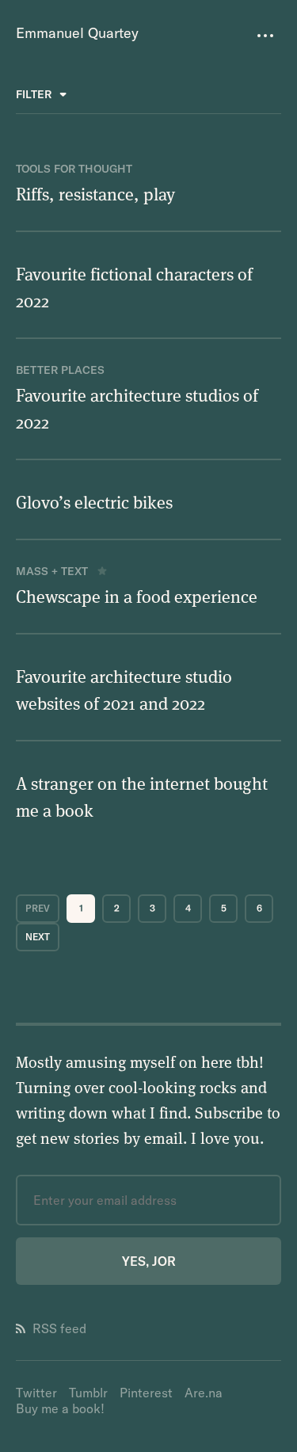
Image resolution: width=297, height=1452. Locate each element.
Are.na (204, 1393)
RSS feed (59, 1328)
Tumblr (88, 1393)
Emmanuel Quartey (77, 33)
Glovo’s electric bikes (94, 501)
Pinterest (146, 1393)
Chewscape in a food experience (136, 596)
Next (37, 937)
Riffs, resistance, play (95, 193)
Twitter (36, 1393)
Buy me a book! (60, 1408)
